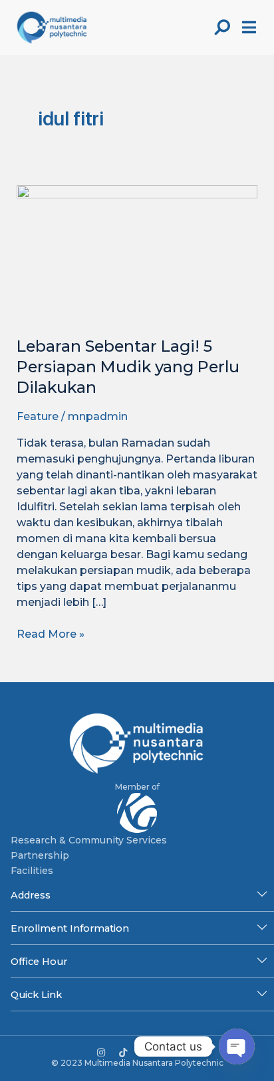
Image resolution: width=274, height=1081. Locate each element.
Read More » (50, 633)
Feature (38, 416)
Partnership (40, 855)
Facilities (32, 871)
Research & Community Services (89, 840)
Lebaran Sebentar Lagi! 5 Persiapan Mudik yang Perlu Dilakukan (128, 366)
